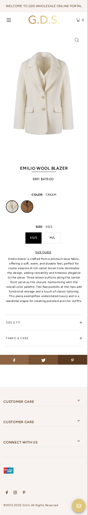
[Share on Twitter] (43, 360)
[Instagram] (15, 493)
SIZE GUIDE (43, 252)
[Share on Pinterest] (72, 360)
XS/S (33, 238)
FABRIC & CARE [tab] (17, 338)
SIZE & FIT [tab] (13, 322)
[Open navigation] (14, 19)
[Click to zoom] (76, 39)
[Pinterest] (24, 493)
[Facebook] (7, 493)
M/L (52, 238)
